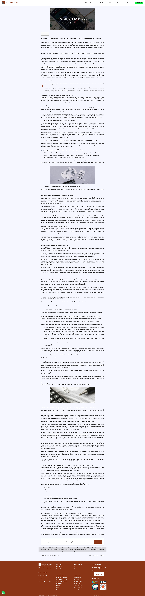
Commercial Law (77, 568)
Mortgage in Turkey (78, 581)
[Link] (10, 2)
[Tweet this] (43, 560)
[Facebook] (47, 581)
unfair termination (66, 498)
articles (57, 542)
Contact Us (98, 541)
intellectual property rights (51, 269)
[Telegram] (42, 581)
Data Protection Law (78, 587)
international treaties (88, 124)
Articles (57, 587)
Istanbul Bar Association (61, 570)
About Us (58, 585)
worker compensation (73, 470)
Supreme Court (59, 568)
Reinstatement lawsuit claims (51, 496)
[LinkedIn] (45, 581)
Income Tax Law (48, 80)
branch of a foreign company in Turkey (50, 198)
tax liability (64, 294)
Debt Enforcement (77, 579)
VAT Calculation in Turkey (61, 579)
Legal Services (77, 589)
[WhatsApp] (40, 581)
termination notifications (68, 421)
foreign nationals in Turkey (61, 442)
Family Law (76, 566)
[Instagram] (50, 581)
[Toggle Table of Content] (46, 34)
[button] (3, 592)
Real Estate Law (77, 577)
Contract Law (76, 570)
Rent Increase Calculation (61, 581)
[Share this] (40, 560)
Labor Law (76, 573)
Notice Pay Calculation (61, 573)
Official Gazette (59, 566)
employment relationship (79, 467)
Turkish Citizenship (78, 585)
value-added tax (72, 517)
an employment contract (50, 383)
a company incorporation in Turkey (57, 200)
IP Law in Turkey (77, 583)
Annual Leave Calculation (61, 575)
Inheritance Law (77, 575)
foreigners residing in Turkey (60, 443)
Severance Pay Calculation (61, 577)
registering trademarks (98, 267)
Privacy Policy (103, 595)
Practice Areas (59, 583)
